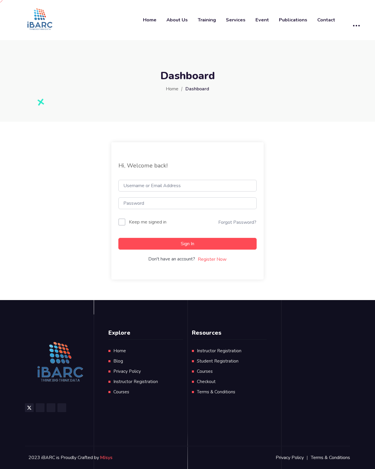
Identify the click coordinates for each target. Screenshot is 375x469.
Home (149, 19)
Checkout (206, 382)
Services (236, 19)
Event (262, 19)
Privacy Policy (127, 371)
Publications (293, 19)
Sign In (187, 244)
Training (207, 19)
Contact (326, 19)
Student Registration (217, 361)
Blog (118, 361)
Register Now (212, 259)
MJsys (106, 457)
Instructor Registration (135, 382)
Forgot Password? (237, 222)
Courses (121, 392)
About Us (177, 19)
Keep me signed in (147, 222)
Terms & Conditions (216, 392)
